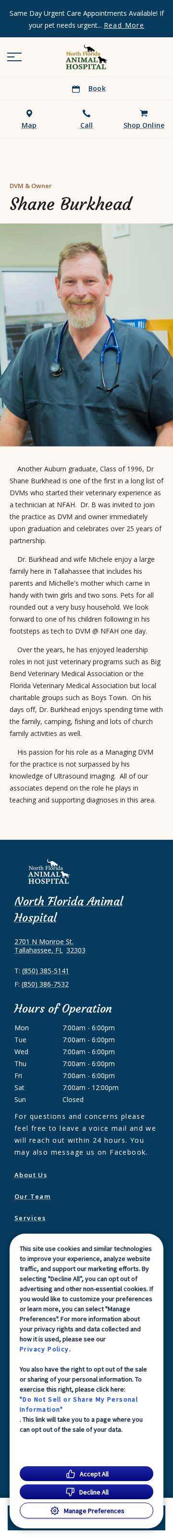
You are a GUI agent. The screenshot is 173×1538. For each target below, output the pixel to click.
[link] (86, 57)
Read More (124, 25)
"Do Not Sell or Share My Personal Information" (79, 1404)
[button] (14, 57)
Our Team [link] (32, 1196)
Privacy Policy (44, 1349)
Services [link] (30, 1218)
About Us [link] (30, 1174)
